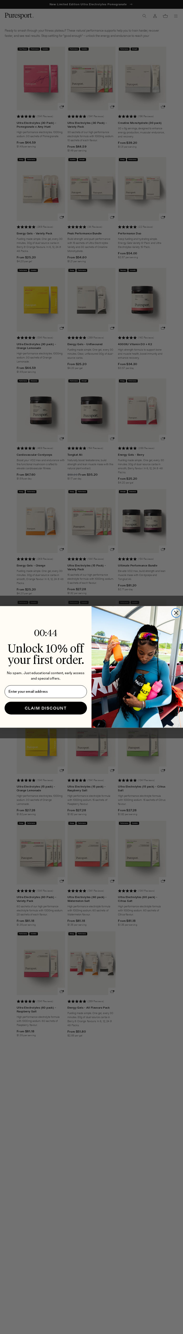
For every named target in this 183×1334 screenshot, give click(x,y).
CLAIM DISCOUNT (46, 708)
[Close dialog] (176, 613)
